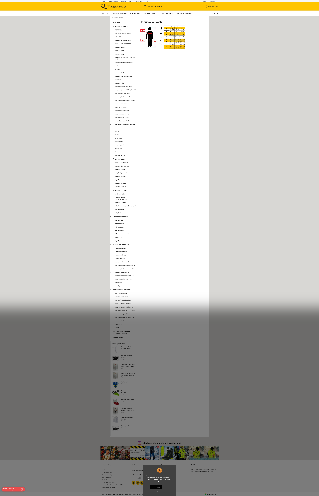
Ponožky (117, 286)
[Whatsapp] (142, 483)
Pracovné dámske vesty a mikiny (124, 276)
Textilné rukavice (120, 194)
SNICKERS (117, 22)
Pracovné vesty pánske (121, 107)
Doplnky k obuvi (120, 180)
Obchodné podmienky (108, 482)
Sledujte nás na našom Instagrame (162, 443)
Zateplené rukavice (120, 213)
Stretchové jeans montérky (123, 33)
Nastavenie (159, 492)
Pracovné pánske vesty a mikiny (124, 279)
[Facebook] (133, 483)
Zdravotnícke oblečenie (122, 290)
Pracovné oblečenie (120, 26)
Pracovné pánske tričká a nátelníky (125, 269)
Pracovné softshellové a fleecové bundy (125, 58)
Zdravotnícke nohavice (121, 297)
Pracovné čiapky (119, 128)
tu (158, 481)
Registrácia (212, 1)
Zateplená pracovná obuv (122, 173)
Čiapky (117, 66)
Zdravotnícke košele (121, 293)
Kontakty (104, 480)
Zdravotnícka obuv (120, 187)
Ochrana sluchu (119, 227)
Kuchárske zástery (120, 255)
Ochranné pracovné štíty (122, 234)
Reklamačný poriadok (108, 487)
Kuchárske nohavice (121, 252)
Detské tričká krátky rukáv (122, 93)
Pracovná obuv (119, 159)
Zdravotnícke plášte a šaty (123, 300)
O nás (103, 1)
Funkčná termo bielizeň (122, 121)
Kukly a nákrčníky (120, 142)
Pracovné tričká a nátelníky (123, 262)
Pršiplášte (118, 80)
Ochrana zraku (119, 224)
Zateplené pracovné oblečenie (124, 62)
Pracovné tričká (119, 83)
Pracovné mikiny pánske (122, 114)
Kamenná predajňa (126, 1)
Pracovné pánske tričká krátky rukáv (125, 87)
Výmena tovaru (139, 1)
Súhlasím (157, 487)
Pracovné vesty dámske (122, 111)
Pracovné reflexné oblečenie (123, 76)
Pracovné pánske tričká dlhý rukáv (125, 97)
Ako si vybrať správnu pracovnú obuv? (202, 471)
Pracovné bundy (119, 51)
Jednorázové (118, 237)
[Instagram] (138, 483)
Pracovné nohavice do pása (123, 40)
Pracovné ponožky (120, 145)
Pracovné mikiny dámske (122, 117)
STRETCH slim (119, 37)
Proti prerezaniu (119, 209)
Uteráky (117, 152)
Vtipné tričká (118, 337)
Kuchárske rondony (120, 248)
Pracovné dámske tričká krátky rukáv (125, 90)
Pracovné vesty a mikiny (122, 104)
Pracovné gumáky (120, 176)
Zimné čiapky (118, 138)
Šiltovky (117, 131)
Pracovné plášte (120, 73)
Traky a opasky (119, 148)
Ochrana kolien (119, 230)
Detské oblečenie (120, 155)
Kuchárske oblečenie (121, 244)
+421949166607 (141, 474)
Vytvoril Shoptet (212, 494)
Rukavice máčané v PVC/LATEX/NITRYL (121, 198)
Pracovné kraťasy (120, 47)
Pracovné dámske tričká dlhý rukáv (125, 100)
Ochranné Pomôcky (120, 216)
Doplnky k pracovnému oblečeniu (125, 124)
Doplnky (117, 241)
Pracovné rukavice (120, 190)
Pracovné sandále (120, 169)
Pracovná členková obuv (122, 166)
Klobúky (117, 135)
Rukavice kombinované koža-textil (125, 206)
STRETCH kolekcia (120, 30)
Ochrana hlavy (119, 220)
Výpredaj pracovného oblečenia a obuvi (121, 332)
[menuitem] (105, 13)
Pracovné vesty (119, 54)
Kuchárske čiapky (120, 258)
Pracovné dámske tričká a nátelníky (125, 265)
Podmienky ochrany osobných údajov (113, 485)
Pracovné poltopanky (121, 163)
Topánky (117, 69)
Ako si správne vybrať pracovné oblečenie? (203, 469)
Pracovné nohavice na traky (123, 44)
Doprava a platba (113, 1)
